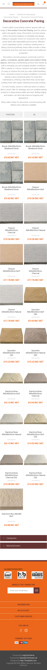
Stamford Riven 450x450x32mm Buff (11, 392)
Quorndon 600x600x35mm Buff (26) (11, 352)
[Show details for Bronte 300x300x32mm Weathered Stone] (11, 131)
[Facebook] (21, 630)
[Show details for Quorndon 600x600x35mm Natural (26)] (35, 336)
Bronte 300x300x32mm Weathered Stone (11, 147)
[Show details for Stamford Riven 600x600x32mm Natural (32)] (35, 458)
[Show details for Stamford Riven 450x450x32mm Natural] (11, 417)
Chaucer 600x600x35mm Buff (11, 270)
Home (12, 14)
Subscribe (36, 590)
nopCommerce (28, 655)
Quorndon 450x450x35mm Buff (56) (35, 311)
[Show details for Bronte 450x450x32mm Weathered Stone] (35, 131)
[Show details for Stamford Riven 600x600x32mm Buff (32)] (35, 417)
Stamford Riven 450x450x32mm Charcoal (35, 393)
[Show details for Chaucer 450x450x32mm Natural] (35, 213)
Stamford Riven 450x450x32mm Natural (11, 433)
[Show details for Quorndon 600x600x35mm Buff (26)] (11, 336)
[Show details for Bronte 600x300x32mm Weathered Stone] (11, 172)
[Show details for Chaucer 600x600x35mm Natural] (11, 295)
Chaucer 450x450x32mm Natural (35, 229)
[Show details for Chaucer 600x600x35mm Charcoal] (35, 254)
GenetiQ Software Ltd (28, 658)
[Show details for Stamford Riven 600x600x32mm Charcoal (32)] (11, 458)
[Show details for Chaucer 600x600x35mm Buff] (11, 254)
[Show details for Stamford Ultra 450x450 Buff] (11, 499)
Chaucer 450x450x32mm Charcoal (11, 230)
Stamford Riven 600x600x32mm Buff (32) (35, 434)
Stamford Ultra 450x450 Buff (11, 515)
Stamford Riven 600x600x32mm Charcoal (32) (11, 475)
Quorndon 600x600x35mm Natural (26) (35, 352)
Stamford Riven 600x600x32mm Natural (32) (35, 475)
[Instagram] (26, 630)
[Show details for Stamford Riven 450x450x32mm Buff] (11, 376)
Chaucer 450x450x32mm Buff (35, 188)
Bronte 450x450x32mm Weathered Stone (35, 147)
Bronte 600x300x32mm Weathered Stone (11, 188)
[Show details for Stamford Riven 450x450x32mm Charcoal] (35, 376)
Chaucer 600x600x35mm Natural (11, 310)
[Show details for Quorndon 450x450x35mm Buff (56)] (35, 295)
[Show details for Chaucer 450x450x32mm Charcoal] (11, 213)
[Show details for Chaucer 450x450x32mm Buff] (35, 172)
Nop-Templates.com (28, 661)
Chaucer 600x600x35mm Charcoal (35, 271)
